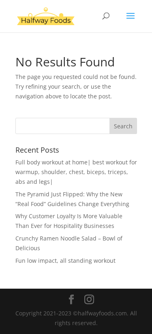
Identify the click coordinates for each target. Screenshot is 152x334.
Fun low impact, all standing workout (65, 260)
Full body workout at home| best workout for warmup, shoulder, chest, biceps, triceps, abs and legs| (76, 171)
